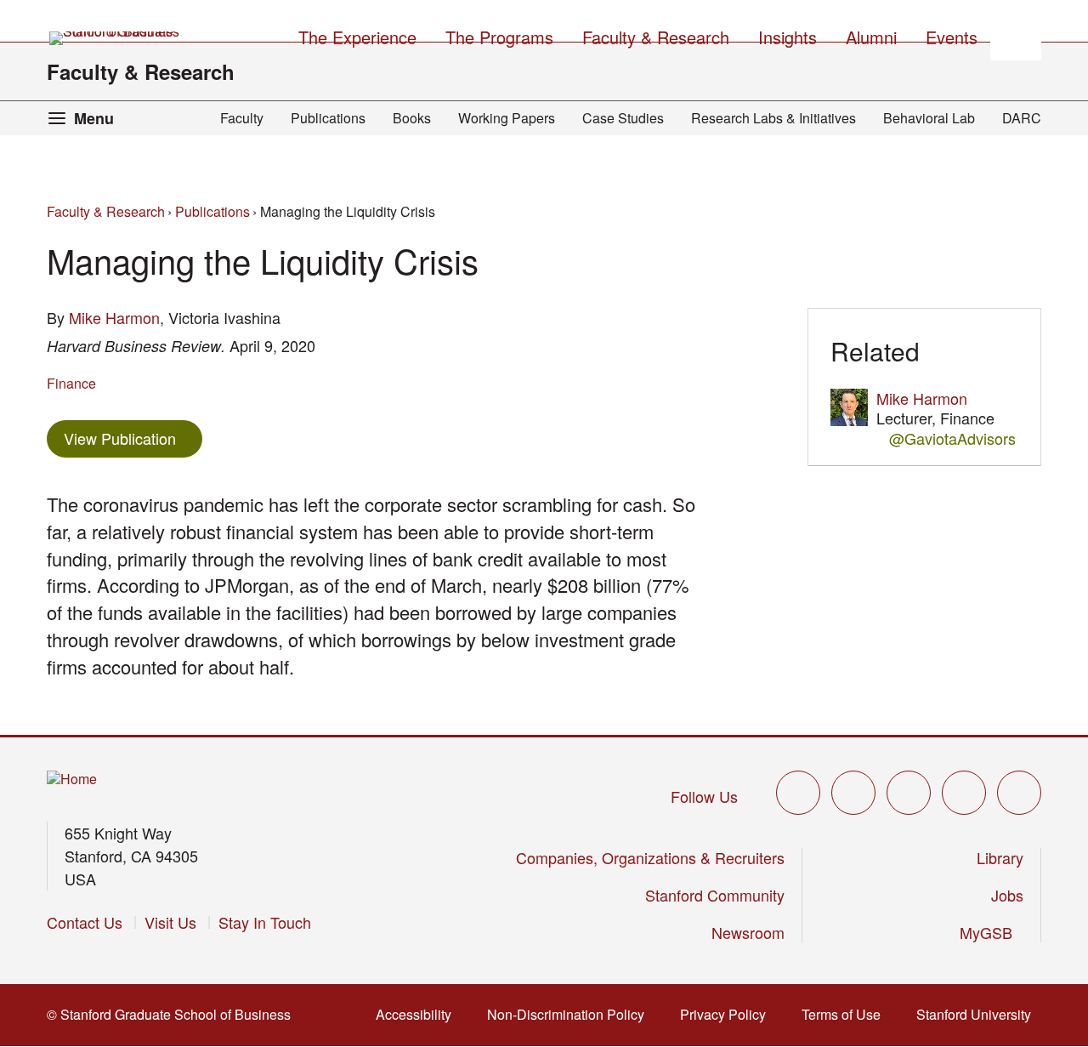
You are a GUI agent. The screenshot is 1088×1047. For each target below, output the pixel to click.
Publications (328, 118)
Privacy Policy (728, 1014)
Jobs (1007, 895)
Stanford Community (715, 895)
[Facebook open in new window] (853, 793)
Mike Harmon (114, 317)
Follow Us (704, 796)
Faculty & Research (141, 71)
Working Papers (506, 118)
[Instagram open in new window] (909, 793)
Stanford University (978, 1014)
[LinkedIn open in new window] (1019, 793)
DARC (1021, 118)
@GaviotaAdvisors (952, 438)
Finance (71, 383)
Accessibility (419, 1014)
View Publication (133, 437)
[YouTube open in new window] (964, 793)
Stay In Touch (264, 922)
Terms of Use (846, 1014)
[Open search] (1015, 34)
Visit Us (170, 922)
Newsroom (748, 932)
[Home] (72, 779)
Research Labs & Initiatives (773, 118)
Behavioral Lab (929, 118)
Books (412, 118)
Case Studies (623, 118)
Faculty (242, 118)
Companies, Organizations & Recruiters (650, 857)
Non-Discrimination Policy (570, 1014)
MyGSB (991, 932)
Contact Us (84, 922)
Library (1000, 857)
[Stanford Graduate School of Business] (115, 38)
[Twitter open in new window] (798, 793)
